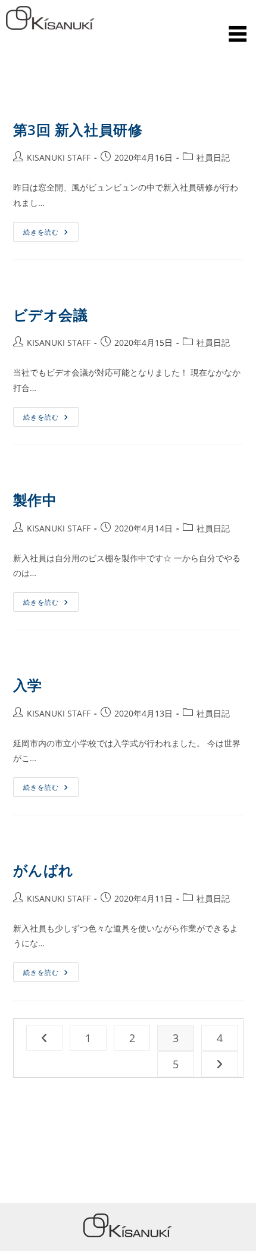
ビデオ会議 (50, 314)
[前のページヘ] (44, 1038)
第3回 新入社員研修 (78, 129)
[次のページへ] (219, 1064)
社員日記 (213, 157)
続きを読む (45, 229)
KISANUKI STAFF (58, 157)
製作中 (35, 499)
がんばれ (43, 870)
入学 (27, 685)
